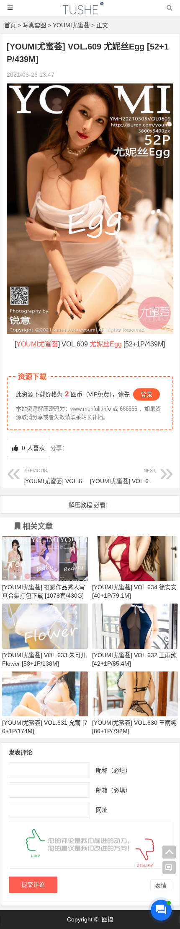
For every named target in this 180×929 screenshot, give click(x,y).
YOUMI (27, 344)
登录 (146, 394)
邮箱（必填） (113, 789)
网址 (102, 809)
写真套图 (34, 25)
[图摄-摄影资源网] (90, 12)
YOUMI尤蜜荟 (71, 25)
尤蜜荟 (48, 344)
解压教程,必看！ (90, 505)
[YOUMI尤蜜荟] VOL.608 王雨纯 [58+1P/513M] (85, 476)
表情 (161, 885)
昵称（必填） (113, 770)
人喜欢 (32, 448)
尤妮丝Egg (106, 344)
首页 (10, 25)
